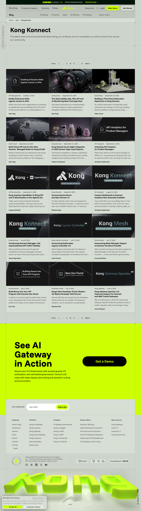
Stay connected (18, 407)
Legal (15, 448)
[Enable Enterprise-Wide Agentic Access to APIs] (27, 93)
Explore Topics (104, 15)
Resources (89, 8)
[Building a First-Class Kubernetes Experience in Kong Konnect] (113, 93)
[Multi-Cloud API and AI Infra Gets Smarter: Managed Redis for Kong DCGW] (27, 141)
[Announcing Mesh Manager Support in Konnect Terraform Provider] (113, 238)
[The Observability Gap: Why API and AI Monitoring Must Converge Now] (70, 93)
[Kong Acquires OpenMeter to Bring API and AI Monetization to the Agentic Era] (27, 189)
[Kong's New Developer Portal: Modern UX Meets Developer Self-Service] (70, 287)
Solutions (44, 8)
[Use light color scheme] (98, 461)
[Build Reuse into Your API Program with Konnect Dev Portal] (27, 287)
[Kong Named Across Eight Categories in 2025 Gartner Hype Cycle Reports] (70, 141)
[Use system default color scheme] (93, 461)
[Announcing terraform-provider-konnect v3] (70, 189)
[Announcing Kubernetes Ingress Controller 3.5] (70, 238)
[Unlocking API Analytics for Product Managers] (113, 141)
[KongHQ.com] (68, 8)
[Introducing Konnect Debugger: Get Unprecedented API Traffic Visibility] (27, 238)
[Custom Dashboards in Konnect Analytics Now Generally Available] (113, 189)
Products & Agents (28, 8)
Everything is (119, 461)
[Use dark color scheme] (103, 461)
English (82, 461)
